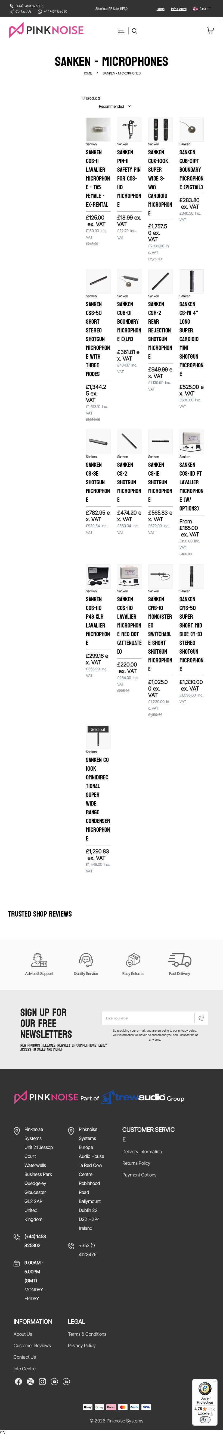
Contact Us (23, 11)
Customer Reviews (32, 1345)
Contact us (25, 1357)
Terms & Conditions (87, 1334)
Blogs (161, 9)
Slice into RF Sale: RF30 (111, 9)
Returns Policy (136, 1163)
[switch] (205, 1419)
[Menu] (214, 1382)
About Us (23, 1334)
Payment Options (139, 1175)
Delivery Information (142, 1151)
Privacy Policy (82, 1345)
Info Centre (179, 9)
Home (87, 73)
